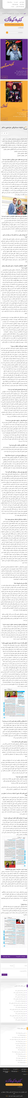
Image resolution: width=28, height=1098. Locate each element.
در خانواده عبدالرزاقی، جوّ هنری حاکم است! (14, 128)
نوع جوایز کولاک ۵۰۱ (22, 114)
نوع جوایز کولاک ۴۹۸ (22, 1056)
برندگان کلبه (22, 4)
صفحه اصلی (21, 2)
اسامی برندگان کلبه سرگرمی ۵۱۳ (20, 999)
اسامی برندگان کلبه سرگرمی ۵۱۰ (20, 1017)
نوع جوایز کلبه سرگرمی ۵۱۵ (20, 1013)
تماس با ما (16, 2)
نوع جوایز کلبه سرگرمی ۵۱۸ (21, 74)
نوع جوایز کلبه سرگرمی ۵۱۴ (21, 1019)
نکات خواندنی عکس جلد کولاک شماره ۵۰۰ (18, 1039)
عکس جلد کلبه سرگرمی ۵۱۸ (21, 71)
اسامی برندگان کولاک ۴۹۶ (21, 113)
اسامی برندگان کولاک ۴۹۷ (21, 1041)
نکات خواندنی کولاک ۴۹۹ (21, 1045)
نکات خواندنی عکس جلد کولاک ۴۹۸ (19, 1052)
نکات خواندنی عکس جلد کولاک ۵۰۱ (19, 116)
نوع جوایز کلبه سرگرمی (20, 6)
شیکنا (7, 1096)
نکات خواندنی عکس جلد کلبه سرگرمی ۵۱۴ (18, 1015)
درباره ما (12, 6)
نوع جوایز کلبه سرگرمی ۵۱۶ (21, 1007)
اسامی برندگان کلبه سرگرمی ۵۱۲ (20, 1005)
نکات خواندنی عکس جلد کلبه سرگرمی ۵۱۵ (18, 1009)
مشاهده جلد (4, 77)
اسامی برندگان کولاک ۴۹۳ (21, 1060)
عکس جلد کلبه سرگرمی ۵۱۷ (20, 996)
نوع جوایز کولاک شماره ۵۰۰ (21, 1043)
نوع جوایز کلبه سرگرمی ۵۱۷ (21, 1001)
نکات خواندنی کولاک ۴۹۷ (21, 1058)
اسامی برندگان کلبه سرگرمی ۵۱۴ (20, 73)
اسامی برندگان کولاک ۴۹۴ (21, 1054)
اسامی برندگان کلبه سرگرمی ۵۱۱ (20, 1011)
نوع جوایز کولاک (15, 4)
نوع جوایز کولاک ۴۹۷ (22, 1062)
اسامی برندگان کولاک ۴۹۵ (21, 1047)
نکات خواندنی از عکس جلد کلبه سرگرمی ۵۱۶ (17, 1003)
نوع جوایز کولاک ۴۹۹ (22, 1049)
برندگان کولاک (9, 2)
